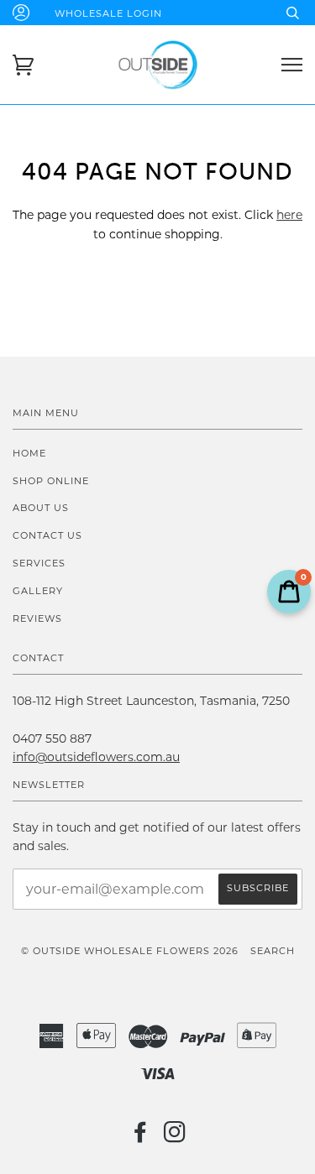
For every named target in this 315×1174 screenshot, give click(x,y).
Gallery (38, 591)
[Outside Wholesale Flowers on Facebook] (140, 1137)
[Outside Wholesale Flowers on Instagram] (175, 1137)
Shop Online (51, 481)
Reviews (37, 618)
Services (39, 563)
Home (29, 453)
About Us (41, 508)
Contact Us (47, 535)
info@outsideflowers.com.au (96, 756)
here (289, 214)
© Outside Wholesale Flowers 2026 (130, 951)
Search (272, 951)
